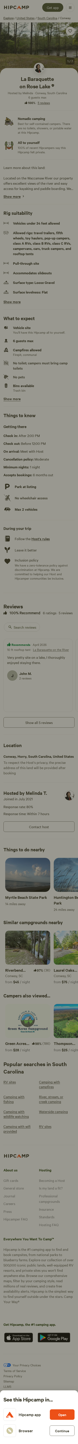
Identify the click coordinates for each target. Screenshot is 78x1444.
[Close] (39, 722)
